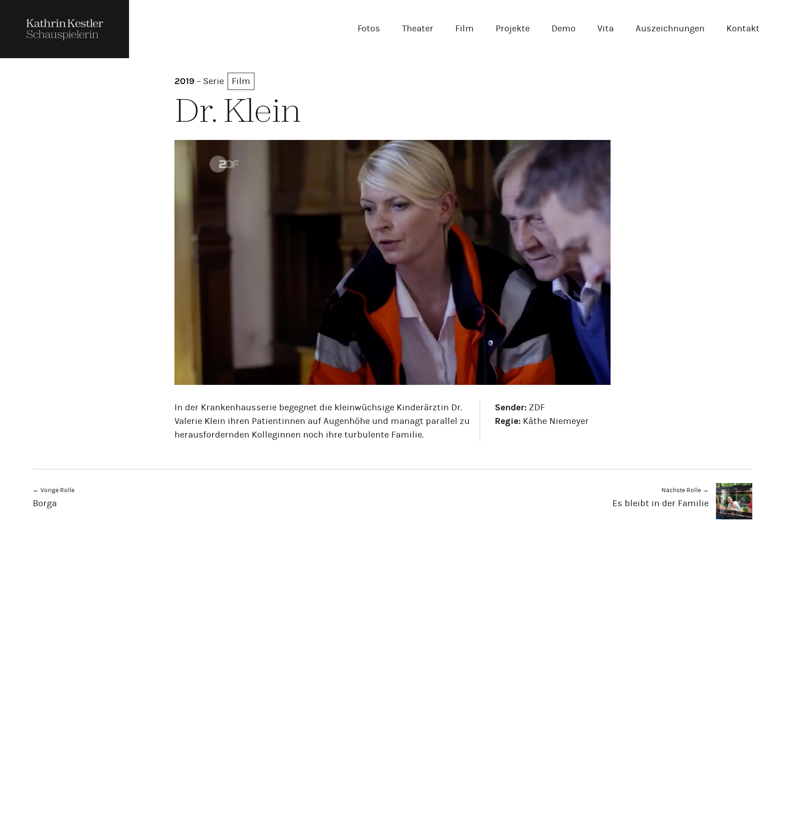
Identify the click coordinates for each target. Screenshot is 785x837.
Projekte (513, 28)
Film (464, 28)
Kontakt (743, 28)
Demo (563, 28)
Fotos (369, 28)
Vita (605, 28)
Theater (417, 28)
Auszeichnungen (670, 28)
